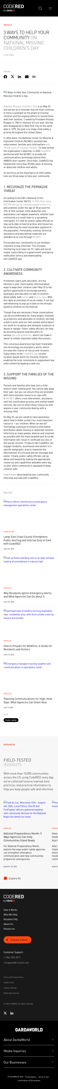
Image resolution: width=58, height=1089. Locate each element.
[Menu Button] (50, 8)
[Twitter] (5, 1013)
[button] (29, 1062)
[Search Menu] (40, 8)
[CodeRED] (14, 898)
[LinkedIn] (12, 1013)
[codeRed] (14, 8)
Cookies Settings (10, 988)
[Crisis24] (29, 1030)
